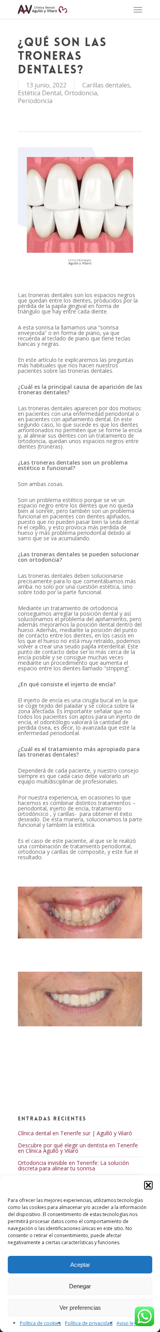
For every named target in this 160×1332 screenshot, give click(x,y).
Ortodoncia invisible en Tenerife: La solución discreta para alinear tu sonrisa (73, 1165)
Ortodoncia (80, 93)
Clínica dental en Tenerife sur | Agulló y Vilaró (75, 1133)
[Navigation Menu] (138, 9)
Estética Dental (39, 93)
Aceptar (80, 1264)
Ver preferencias (80, 1307)
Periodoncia (35, 100)
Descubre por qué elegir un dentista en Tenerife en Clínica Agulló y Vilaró (78, 1147)
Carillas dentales (106, 85)
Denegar (80, 1286)
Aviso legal (128, 1323)
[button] (148, 1185)
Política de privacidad (89, 1323)
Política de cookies (40, 1323)
